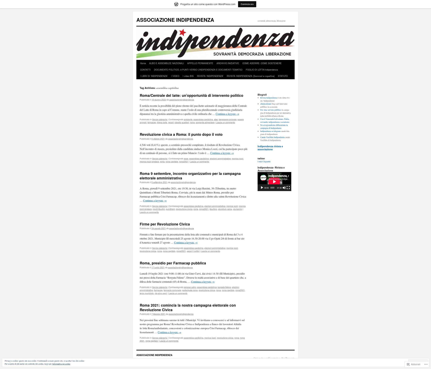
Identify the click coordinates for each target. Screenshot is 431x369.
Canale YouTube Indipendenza (272, 137)
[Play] (262, 187)
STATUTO (283, 76)
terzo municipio (147, 293)
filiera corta (162, 122)
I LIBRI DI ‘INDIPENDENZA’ (154, 76)
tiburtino (213, 209)
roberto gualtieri (182, 122)
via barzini (237, 209)
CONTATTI (145, 69)
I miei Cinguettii (264, 161)
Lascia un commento (225, 122)
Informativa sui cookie (61, 363)
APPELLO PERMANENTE (200, 63)
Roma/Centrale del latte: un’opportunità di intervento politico (191, 95)
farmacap (151, 122)
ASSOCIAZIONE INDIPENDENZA (175, 19)
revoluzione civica (184, 209)
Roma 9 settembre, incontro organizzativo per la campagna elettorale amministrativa (190, 175)
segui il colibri (193, 251)
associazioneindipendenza (181, 99)
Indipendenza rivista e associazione (270, 148)
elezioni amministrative (220, 158)
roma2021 (184, 161)
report (171, 122)
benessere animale (228, 119)
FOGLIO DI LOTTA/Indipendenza (262, 69)
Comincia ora (247, 4)
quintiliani (170, 209)
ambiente (188, 119)
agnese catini (190, 287)
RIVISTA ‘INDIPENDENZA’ (210, 76)
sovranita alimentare (205, 122)
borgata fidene (224, 287)
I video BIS (188, 76)
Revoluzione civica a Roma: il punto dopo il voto (181, 134)
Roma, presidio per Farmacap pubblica (173, 262)
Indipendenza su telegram (270, 131)
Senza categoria (159, 119)
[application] (274, 181)
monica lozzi (237, 158)
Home (143, 63)
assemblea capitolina (203, 119)
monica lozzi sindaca (149, 161)
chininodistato (265, 103)
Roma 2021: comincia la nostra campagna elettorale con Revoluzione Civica (188, 307)
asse (186, 158)
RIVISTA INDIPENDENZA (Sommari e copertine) (251, 76)
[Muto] (284, 187)
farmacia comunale (172, 290)
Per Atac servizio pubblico (270, 109)
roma (192, 122)
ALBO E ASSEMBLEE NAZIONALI (166, 63)
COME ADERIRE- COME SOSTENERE (262, 63)
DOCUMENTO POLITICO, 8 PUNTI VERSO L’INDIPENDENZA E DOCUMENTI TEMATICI (198, 69)
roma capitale (172, 161)
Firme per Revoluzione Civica (165, 223)
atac (216, 119)
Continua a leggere (227, 114)
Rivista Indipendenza (268, 97)
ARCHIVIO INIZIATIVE (228, 63)
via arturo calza (225, 209)
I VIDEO (175, 76)
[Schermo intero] (288, 187)
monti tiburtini (159, 209)
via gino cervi (161, 293)
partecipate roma (190, 290)
